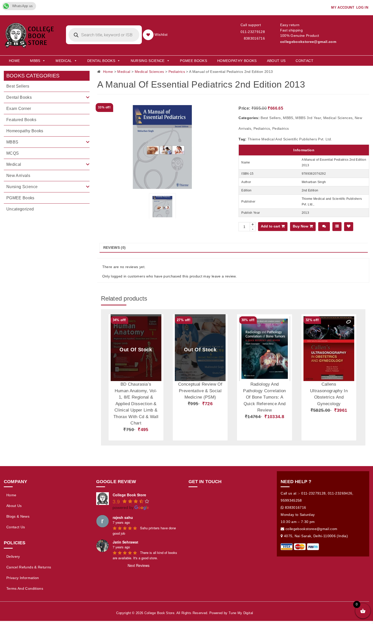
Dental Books (101, 61)
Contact (304, 61)
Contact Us (15, 527)
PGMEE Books (193, 61)
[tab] (233, 248)
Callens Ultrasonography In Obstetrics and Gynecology (329, 394)
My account (342, 7)
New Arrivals (18, 175)
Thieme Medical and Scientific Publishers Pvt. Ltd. (290, 139)
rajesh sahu (123, 517)
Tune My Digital (241, 613)
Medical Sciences (149, 72)
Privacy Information (22, 578)
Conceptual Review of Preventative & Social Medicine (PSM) (200, 391)
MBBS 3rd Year (308, 118)
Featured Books (21, 120)
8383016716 (254, 38)
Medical (123, 72)
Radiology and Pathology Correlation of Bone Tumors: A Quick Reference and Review (264, 397)
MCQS (12, 153)
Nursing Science (148, 61)
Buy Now (300, 226)
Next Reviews (138, 565)
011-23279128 (253, 32)
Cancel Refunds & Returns (28, 567)
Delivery (13, 556)
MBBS (35, 61)
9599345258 (291, 500)
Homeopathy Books (237, 61)
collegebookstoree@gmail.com (308, 42)
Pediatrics (176, 72)
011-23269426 (340, 493)
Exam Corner (18, 108)
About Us (276, 61)
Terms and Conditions (24, 588)
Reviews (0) (114, 247)
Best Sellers (271, 118)
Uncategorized (20, 209)
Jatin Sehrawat (125, 542)
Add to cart (270, 226)
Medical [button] (64, 61)
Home (14, 61)
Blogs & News (17, 516)
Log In (362, 7)
